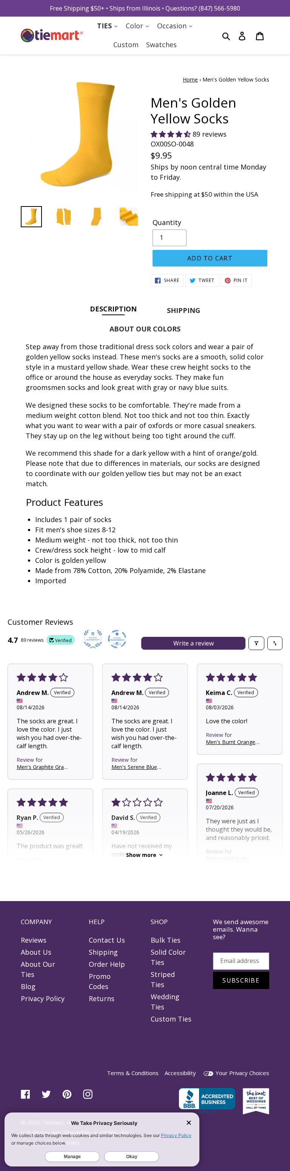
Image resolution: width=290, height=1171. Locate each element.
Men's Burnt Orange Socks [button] (230, 741)
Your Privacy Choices (241, 1073)
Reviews (33, 940)
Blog (28, 986)
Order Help (107, 964)
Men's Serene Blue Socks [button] (134, 766)
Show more (141, 854)
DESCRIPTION (113, 308)
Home (190, 79)
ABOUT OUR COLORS (145, 328)
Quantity (167, 222)
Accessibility (180, 1073)
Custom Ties (171, 1018)
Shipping (103, 952)
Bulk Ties (165, 940)
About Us (36, 952)
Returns (101, 998)
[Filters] (256, 643)
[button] (172, 134)
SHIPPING (183, 310)
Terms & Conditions (133, 1073)
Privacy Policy (43, 998)
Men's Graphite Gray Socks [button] (41, 766)
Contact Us (107, 940)
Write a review (193, 643)
